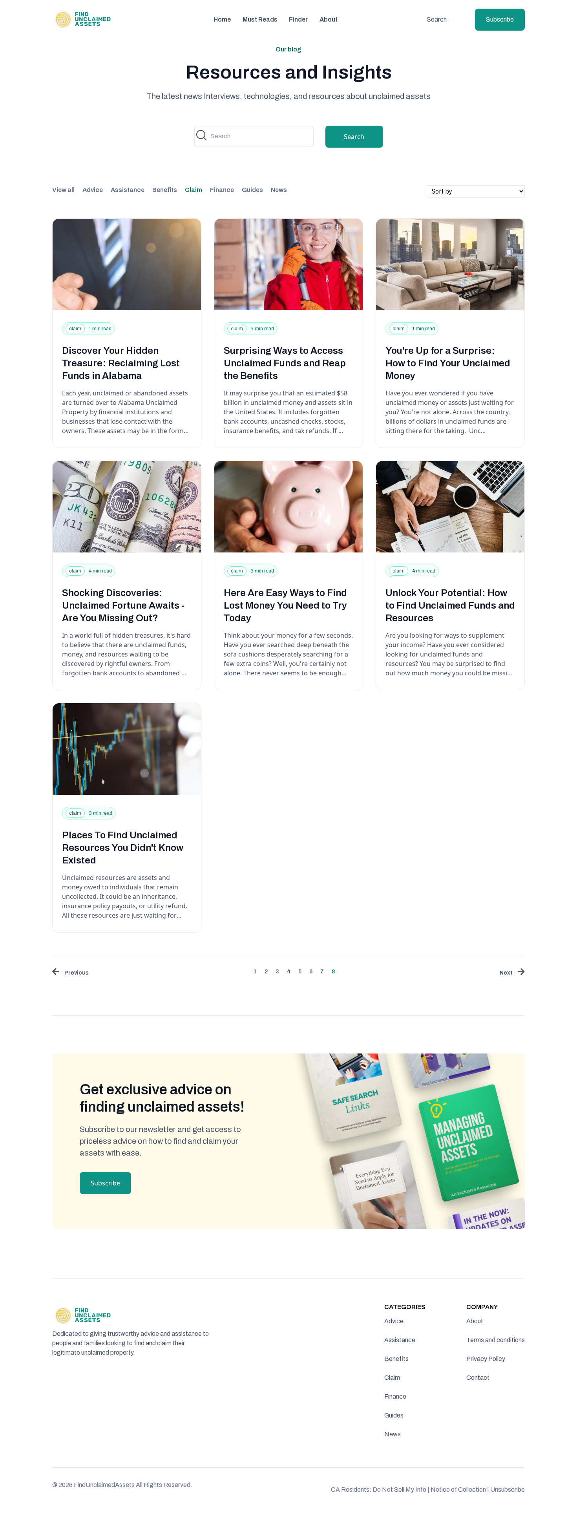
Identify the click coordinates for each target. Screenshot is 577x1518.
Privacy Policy (485, 1358)
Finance (222, 190)
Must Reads (260, 19)
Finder (298, 19)
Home (222, 19)
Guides (252, 190)
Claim (193, 190)
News (279, 190)
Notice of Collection (460, 1489)
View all (63, 190)
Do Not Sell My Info (400, 1489)
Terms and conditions (495, 1340)
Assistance (127, 190)
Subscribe (500, 19)
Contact (477, 1377)
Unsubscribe (507, 1489)
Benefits (164, 190)
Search (437, 19)
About (329, 19)
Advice (92, 190)
